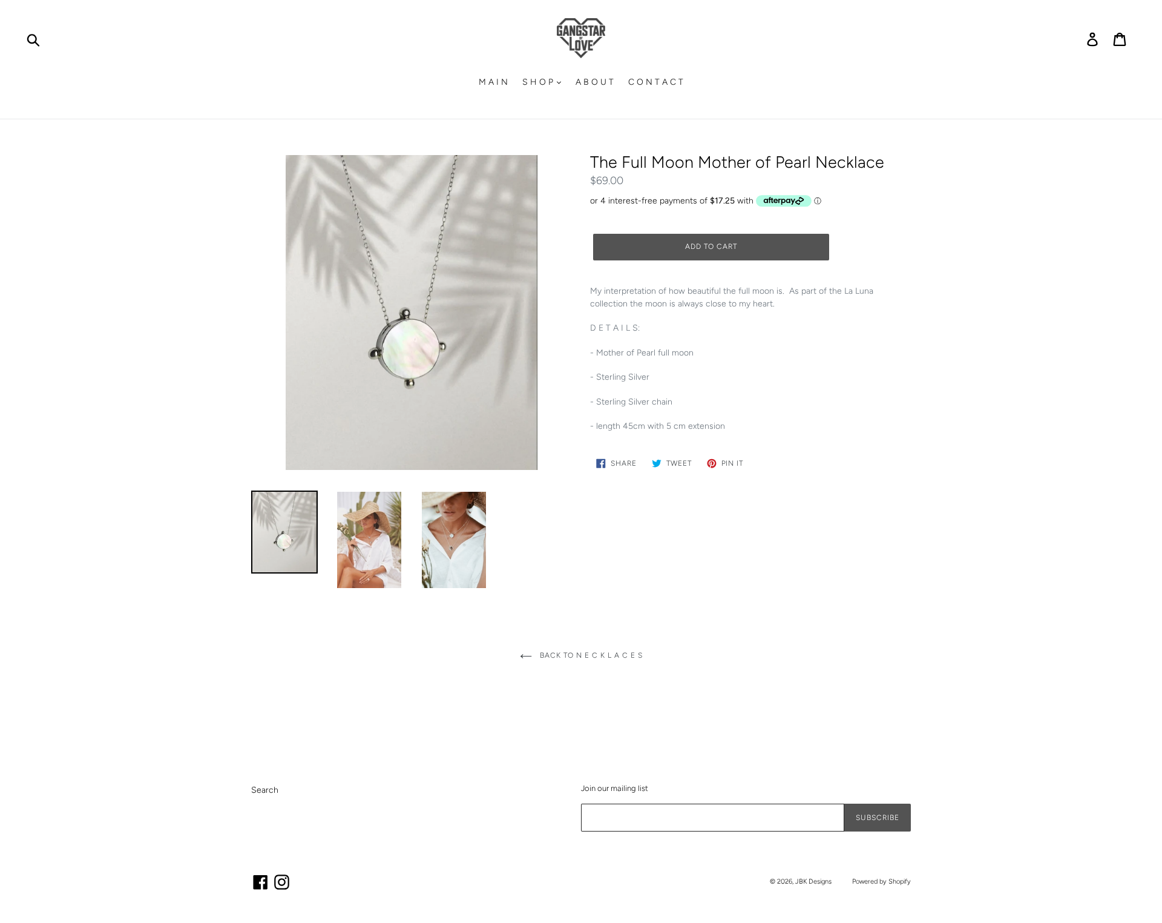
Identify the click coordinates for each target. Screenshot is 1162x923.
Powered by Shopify (881, 881)
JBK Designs (813, 881)
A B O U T (595, 82)
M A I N (493, 82)
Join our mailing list (614, 788)
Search (264, 790)
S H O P (539, 82)
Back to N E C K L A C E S (590, 655)
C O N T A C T (655, 82)
